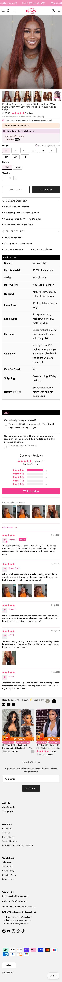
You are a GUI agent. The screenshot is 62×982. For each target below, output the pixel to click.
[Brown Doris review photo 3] (40, 591)
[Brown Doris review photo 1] (9, 591)
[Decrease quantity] (4, 178)
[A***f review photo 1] (9, 658)
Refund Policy (8, 870)
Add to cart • (16, 189)
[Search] (9, 10)
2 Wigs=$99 (7, 811)
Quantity (6, 173)
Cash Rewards (8, 807)
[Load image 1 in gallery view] (31, 52)
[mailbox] (14, 10)
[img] (8, 535)
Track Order (7, 866)
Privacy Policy (8, 836)
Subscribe (31, 788)
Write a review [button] (31, 491)
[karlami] (31, 11)
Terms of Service (9, 841)
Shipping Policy (9, 875)
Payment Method (9, 879)
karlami (10, 972)
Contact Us (7, 828)
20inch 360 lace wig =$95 (33, 3)
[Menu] (3, 10)
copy (17, 139)
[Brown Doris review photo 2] (25, 591)
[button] (18, 113)
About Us (6, 832)
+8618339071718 (19, 906)
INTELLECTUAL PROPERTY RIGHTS (17, 845)
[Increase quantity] (16, 178)
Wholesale (6, 862)
